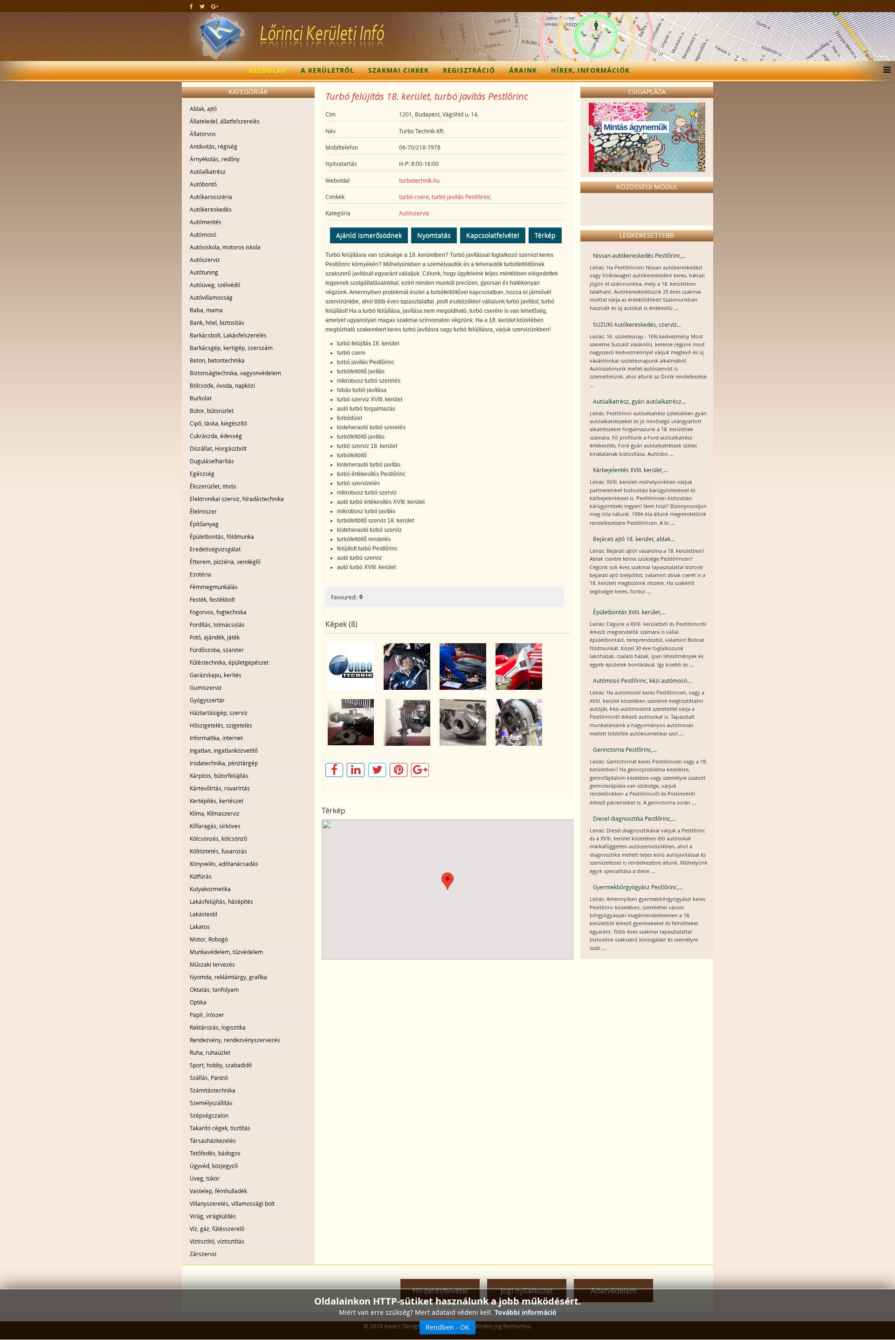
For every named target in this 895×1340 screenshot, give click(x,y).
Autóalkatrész (208, 171)
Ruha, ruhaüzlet (210, 1052)
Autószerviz (205, 259)
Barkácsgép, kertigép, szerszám (231, 347)
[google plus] (214, 6)
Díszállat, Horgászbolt (218, 448)
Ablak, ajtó (203, 108)
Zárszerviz (203, 1254)
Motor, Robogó (209, 939)
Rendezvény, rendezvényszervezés (235, 1040)
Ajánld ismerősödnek (369, 235)
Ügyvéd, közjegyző (214, 1165)
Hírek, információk (590, 70)
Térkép (545, 235)
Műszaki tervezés (212, 964)
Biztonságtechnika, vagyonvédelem (235, 373)
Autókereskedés (211, 209)
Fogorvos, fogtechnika (218, 612)
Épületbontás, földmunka (222, 536)
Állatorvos (203, 133)
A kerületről (327, 70)
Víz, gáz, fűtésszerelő (217, 1228)
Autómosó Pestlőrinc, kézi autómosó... (642, 680)
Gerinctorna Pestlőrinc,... (625, 749)
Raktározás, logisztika (218, 1027)
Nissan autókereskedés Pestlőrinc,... (639, 255)
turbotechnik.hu (419, 180)
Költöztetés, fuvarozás (218, 851)
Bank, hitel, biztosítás (217, 322)
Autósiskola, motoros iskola (225, 247)
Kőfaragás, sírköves (215, 826)
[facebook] (191, 6)
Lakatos (200, 926)
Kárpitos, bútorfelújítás (219, 775)
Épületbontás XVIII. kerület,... (629, 612)
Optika (198, 1002)
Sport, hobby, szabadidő (221, 1065)
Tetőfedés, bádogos (215, 1153)
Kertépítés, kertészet (216, 800)
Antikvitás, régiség (213, 146)
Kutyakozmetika (210, 889)
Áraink (523, 70)
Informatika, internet (216, 738)
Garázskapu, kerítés (215, 675)
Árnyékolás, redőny (215, 159)
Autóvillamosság (211, 297)
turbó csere (414, 196)
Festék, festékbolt (212, 599)
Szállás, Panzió (209, 1077)
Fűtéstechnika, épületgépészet (229, 662)
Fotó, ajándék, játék (215, 637)
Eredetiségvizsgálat (215, 549)
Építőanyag (204, 524)
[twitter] (202, 6)
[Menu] (884, 70)
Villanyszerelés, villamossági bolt (232, 1203)
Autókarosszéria (211, 196)
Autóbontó (203, 184)
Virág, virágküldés (213, 1216)
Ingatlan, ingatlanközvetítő (224, 750)
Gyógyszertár (207, 700)
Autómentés (205, 222)
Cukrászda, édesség (216, 436)
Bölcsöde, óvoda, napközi (222, 385)
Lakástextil (203, 914)
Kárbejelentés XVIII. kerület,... (630, 470)
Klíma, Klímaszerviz (215, 813)
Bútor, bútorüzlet (212, 410)
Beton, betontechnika (217, 360)
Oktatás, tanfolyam (214, 989)
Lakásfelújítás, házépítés (221, 901)
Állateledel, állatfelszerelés (225, 121)
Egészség (202, 473)
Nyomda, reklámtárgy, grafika (228, 977)
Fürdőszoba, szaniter (217, 649)
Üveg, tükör (205, 1178)
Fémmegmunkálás (214, 587)
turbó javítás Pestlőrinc (461, 196)
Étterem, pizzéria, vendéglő (225, 561)
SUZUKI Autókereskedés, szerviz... (637, 324)
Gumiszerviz (206, 687)
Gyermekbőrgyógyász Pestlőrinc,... (637, 887)
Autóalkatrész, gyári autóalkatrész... (639, 401)
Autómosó (203, 234)
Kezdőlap (268, 70)
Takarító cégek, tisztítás (220, 1128)
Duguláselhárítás (212, 461)
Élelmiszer (203, 511)
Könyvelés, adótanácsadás (224, 863)
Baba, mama (206, 310)
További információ (526, 1312)
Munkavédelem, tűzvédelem (226, 951)
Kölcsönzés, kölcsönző (218, 838)
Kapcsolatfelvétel (492, 235)
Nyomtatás (434, 235)
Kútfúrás (201, 876)
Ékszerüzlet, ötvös (213, 486)
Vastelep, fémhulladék (218, 1191)
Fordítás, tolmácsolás (217, 624)
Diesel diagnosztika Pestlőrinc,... (634, 818)
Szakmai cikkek (398, 70)
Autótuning (204, 272)
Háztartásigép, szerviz (219, 712)
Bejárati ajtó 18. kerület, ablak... (634, 539)
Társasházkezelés (213, 1140)
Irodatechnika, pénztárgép (224, 763)
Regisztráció (469, 70)
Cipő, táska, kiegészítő (218, 423)
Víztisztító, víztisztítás (217, 1241)
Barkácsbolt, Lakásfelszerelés (228, 335)
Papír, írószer (207, 1014)
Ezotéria (200, 574)
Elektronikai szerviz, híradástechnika (237, 498)
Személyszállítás (211, 1102)
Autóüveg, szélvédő (215, 285)
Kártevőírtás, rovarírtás (220, 788)
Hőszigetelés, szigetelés (221, 725)
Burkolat (201, 398)
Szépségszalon (209, 1115)
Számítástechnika (212, 1090)
